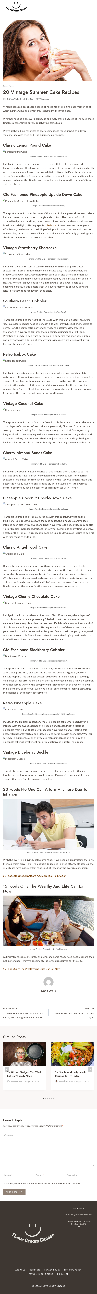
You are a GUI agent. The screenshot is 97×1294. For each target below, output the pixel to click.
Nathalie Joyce (67, 1081)
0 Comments (43, 98)
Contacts (34, 1269)
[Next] (90, 1069)
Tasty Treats (8, 86)
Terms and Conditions (41, 1274)
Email (40, 1175)
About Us (20, 1269)
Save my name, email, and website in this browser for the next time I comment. (44, 1183)
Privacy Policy (52, 1269)
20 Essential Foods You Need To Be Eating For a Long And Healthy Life (23, 1013)
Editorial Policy (73, 1269)
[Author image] (4, 99)
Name (8, 1175)
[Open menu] (91, 7)
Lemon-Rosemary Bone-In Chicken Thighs (74, 1013)
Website (72, 1175)
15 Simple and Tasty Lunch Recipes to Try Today (70, 1074)
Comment (10, 1135)
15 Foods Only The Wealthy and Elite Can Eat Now (31, 968)
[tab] (43, 1098)
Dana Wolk (14, 98)
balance (51, 225)
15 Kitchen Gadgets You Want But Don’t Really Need (24, 1074)
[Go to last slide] (7, 1069)
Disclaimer (62, 1274)
